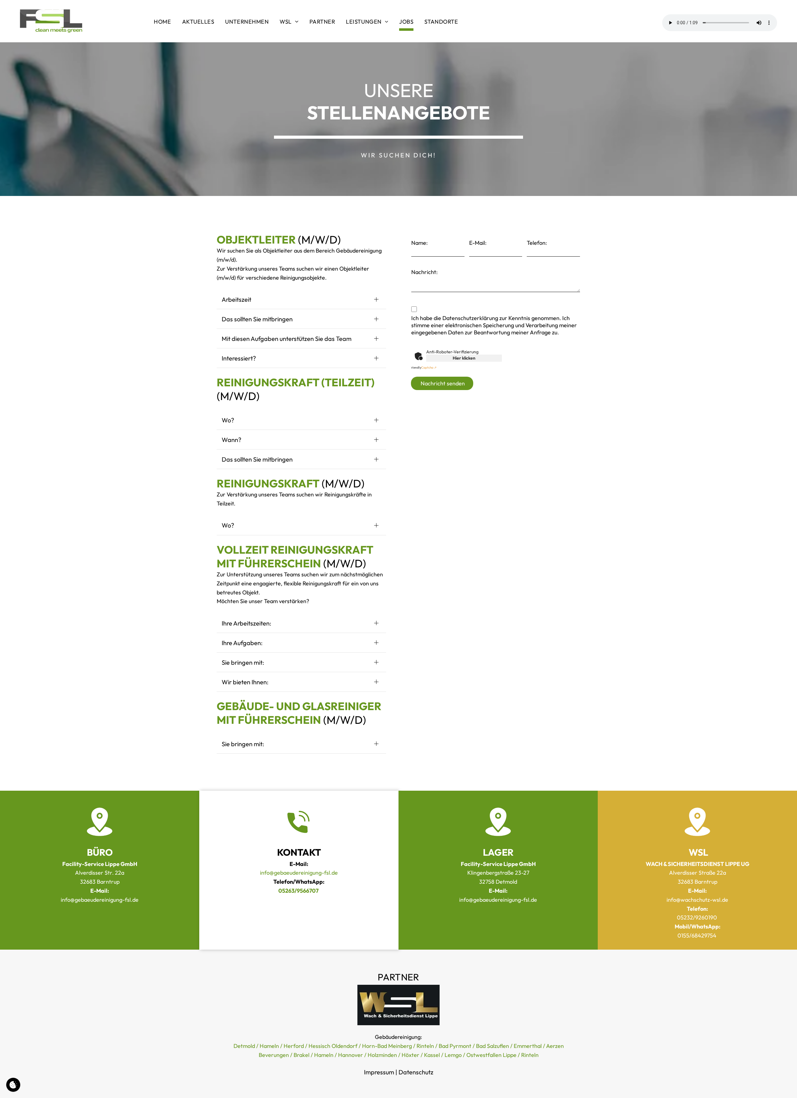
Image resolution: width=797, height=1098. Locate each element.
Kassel (432, 1054)
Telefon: (537, 242)
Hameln (269, 1045)
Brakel (301, 1054)
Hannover (350, 1054)
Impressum (379, 1072)
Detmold (244, 1045)
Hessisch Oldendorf (333, 1045)
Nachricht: (424, 272)
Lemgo (453, 1054)
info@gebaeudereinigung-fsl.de (299, 872)
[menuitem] (163, 22)
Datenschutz (415, 1072)
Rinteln (425, 1045)
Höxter (410, 1054)
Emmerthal (528, 1045)
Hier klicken (464, 358)
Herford (294, 1045)
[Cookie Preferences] (13, 1085)
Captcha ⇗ (422, 367)
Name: (419, 242)
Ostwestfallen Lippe (491, 1054)
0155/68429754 (696, 935)
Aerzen (555, 1045)
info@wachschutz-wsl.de (697, 899)
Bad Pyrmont (455, 1045)
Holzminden (382, 1054)
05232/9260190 (697, 917)
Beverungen (274, 1054)
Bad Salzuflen (492, 1045)
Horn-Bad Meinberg (387, 1045)
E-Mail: (478, 242)
